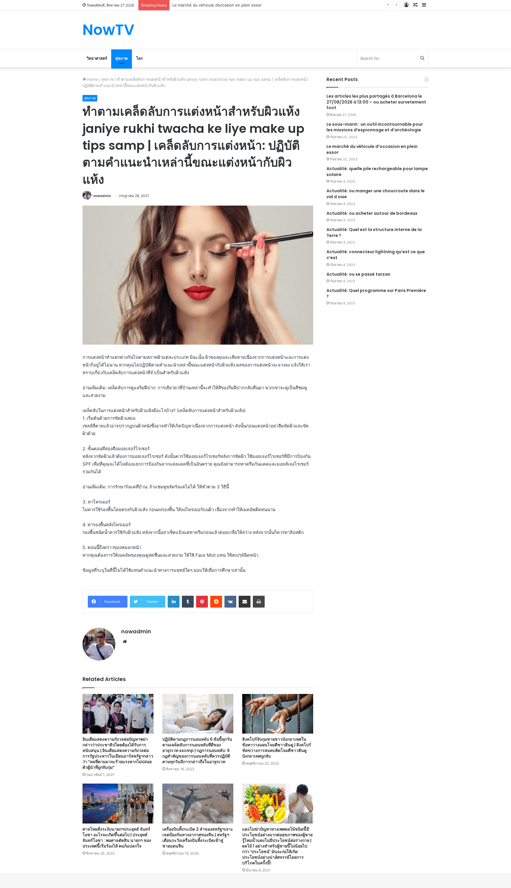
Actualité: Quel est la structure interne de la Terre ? (374, 232)
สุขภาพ (121, 58)
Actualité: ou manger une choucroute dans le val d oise (375, 194)
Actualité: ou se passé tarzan (358, 274)
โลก (139, 58)
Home (92, 79)
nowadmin (102, 195)
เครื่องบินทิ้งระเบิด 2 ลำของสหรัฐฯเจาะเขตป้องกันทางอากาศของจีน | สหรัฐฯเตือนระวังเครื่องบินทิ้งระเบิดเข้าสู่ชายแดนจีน (197, 837)
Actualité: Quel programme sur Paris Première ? (376, 293)
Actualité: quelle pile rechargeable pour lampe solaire (377, 171)
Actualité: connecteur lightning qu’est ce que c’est (375, 255)
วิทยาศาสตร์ (97, 58)
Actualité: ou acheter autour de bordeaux (372, 213)
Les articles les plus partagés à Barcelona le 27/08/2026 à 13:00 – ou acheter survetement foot (376, 102)
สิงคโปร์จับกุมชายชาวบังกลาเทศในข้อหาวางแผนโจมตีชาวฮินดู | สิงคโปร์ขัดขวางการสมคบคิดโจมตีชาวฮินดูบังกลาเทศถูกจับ (276, 747)
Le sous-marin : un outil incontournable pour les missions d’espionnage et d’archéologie (374, 127)
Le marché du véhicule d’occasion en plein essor (372, 149)
